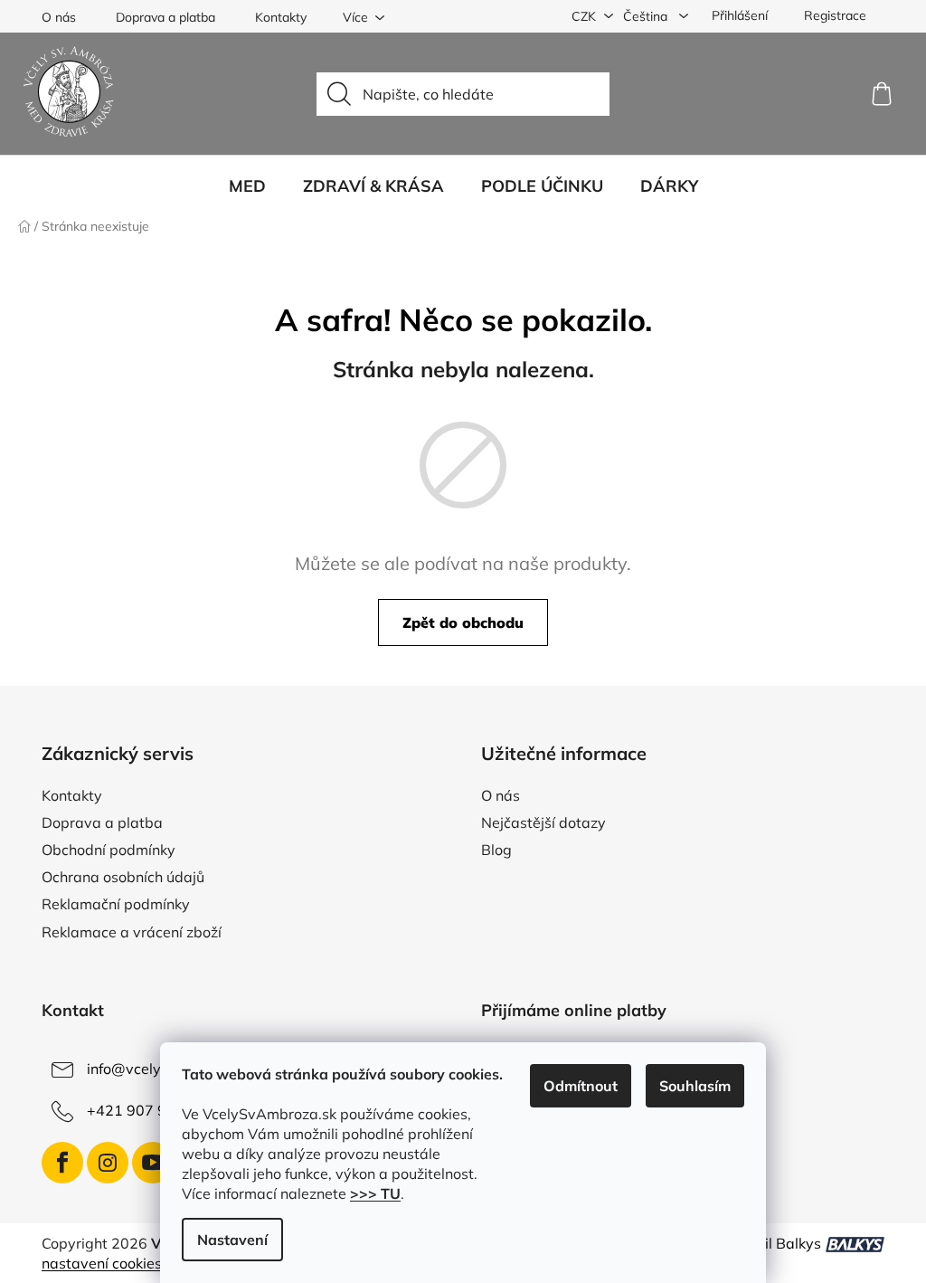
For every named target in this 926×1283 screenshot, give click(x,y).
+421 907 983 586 (151, 1110)
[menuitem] (247, 186)
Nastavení (232, 1240)
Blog (496, 850)
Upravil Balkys (772, 1243)
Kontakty (281, 17)
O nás (59, 17)
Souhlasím (695, 1086)
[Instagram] (107, 1162)
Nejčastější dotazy (543, 822)
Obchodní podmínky (108, 850)
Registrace (835, 15)
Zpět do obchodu (463, 622)
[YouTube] (153, 1162)
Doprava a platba (165, 17)
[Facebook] (62, 1162)
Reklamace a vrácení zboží (132, 932)
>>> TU (375, 1193)
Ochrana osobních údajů (123, 877)
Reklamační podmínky (116, 904)
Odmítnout (580, 1086)
